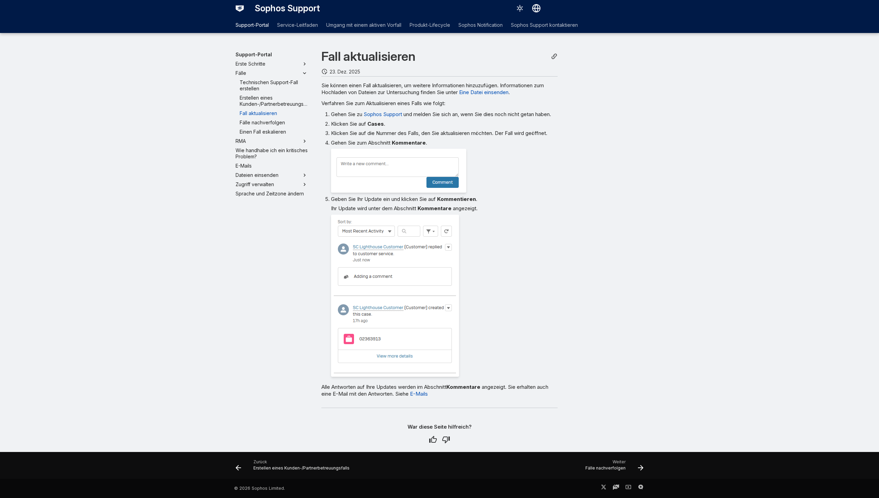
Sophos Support (383, 114)
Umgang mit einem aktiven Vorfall (363, 25)
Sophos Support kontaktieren (544, 25)
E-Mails (419, 394)
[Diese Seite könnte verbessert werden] (446, 439)
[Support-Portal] (615, 488)
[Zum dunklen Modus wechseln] (520, 8)
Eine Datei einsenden (484, 92)
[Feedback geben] (640, 488)
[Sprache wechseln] (536, 8)
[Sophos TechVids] (628, 488)
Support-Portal (252, 25)
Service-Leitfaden (297, 25)
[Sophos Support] (240, 8)
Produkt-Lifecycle (430, 25)
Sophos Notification (480, 25)
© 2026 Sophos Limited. (259, 488)
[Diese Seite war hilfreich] (433, 439)
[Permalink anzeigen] (554, 56)
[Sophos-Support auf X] (603, 488)
